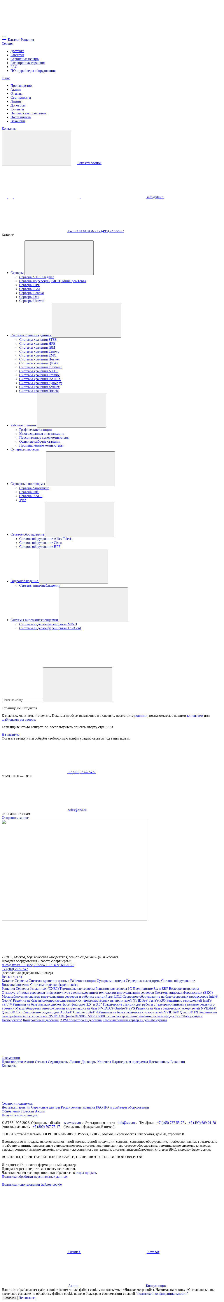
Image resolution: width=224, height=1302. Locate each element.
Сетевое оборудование (27, 534)
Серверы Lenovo (31, 293)
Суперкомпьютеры (24, 449)
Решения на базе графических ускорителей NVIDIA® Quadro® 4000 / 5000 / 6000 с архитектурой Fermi (109, 1014)
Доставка (17, 51)
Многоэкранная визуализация (41, 433)
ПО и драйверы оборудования (33, 71)
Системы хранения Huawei (39, 359)
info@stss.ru (127, 1123)
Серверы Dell (29, 297)
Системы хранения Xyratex (39, 387)
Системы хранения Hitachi (39, 391)
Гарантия (17, 55)
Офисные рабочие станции (39, 441)
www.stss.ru (73, 1123)
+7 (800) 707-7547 (15, 969)
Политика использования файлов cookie (32, 1184)
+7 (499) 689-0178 (61, 965)
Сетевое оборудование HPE (40, 546)
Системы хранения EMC (37, 355)
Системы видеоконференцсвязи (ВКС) (184, 992)
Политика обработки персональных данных (35, 1176)
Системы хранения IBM (37, 347)
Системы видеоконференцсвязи (34, 620)
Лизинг (16, 101)
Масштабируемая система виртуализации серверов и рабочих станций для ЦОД (62, 996)
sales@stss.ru (11, 965)
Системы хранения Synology (40, 383)
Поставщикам (20, 117)
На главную (10, 734)
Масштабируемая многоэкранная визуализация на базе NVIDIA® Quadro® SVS (75, 1008)
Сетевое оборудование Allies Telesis (45, 539)
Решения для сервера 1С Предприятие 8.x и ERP (132, 988)
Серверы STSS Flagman (36, 277)
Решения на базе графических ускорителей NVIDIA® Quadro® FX (148, 1012)
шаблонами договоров (18, 719)
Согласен (10, 1298)
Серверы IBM (29, 289)
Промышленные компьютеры (41, 445)
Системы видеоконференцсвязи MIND (48, 624)
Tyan (22, 500)
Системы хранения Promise (39, 375)
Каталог (8, 981)
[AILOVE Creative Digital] (34, 1218)
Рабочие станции (23, 425)
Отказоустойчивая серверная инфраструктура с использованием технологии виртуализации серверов (78, 992)
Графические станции (35, 429)
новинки (140, 715)
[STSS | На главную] (34, 33)
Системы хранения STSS (38, 339)
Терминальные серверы (77, 988)
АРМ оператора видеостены (81, 1020)
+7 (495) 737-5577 (34, 965)
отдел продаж (86, 1172)
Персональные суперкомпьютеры (44, 437)
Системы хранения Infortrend (40, 367)
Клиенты (17, 109)
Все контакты (12, 977)
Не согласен (28, 1298)
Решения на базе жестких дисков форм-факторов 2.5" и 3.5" (57, 1004)
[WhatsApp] (47, 197)
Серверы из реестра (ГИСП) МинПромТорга (52, 281)
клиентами (195, 715)
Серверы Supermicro (34, 488)
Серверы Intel (29, 492)
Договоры (18, 105)
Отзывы (16, 93)
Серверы (17, 273)
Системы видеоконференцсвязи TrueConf (50, 628)
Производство (21, 85)
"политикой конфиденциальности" (162, 1293)
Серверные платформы (28, 484)
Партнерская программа (28, 113)
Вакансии (17, 121)
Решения (9, 988)
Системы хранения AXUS (38, 371)
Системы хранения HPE (37, 343)
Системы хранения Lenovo (39, 351)
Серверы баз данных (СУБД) (37, 988)
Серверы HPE (29, 285)
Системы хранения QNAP (38, 363)
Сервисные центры (24, 59)
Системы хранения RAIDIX (40, 379)
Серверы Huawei (31, 301)
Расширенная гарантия (27, 63)
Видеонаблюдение (24, 581)
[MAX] (11, 197)
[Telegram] (113, 197)
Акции (15, 89)
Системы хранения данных (31, 335)
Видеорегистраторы (184, 988)
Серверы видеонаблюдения (39, 585)
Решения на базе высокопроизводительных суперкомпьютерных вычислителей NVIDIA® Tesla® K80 (89, 1000)
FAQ (14, 67)
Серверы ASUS (30, 496)
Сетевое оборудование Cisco (40, 543)
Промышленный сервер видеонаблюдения (135, 1020)
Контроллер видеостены (41, 1020)
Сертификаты (20, 97)
